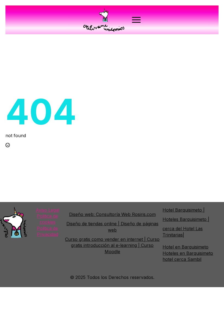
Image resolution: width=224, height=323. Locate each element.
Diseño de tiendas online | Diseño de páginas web (112, 226)
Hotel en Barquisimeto (185, 247)
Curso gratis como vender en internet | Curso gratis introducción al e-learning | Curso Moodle (112, 245)
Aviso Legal (47, 210)
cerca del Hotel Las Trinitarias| (183, 231)
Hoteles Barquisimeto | (186, 219)
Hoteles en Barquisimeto (188, 253)
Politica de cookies (47, 219)
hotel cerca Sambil (182, 259)
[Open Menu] (136, 20)
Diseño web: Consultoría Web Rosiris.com (112, 214)
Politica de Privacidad (47, 231)
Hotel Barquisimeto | (184, 210)
